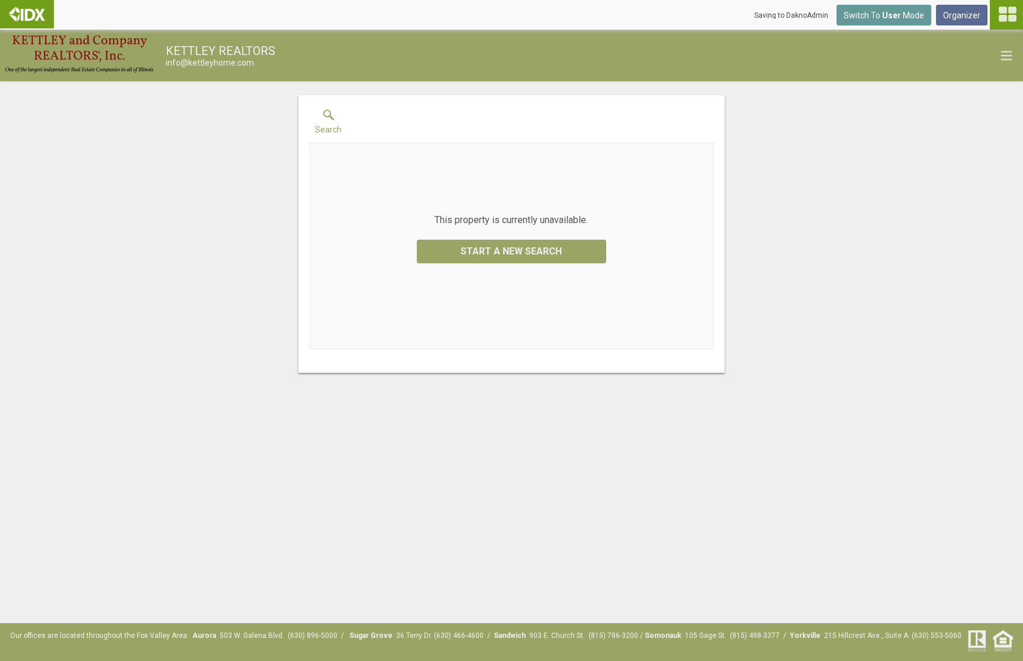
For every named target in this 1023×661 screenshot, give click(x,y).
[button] (328, 124)
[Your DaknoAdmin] (27, 14)
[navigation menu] (1006, 15)
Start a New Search (511, 251)
